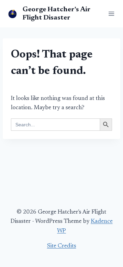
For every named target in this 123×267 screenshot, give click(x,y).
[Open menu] (110, 13)
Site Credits (61, 246)
